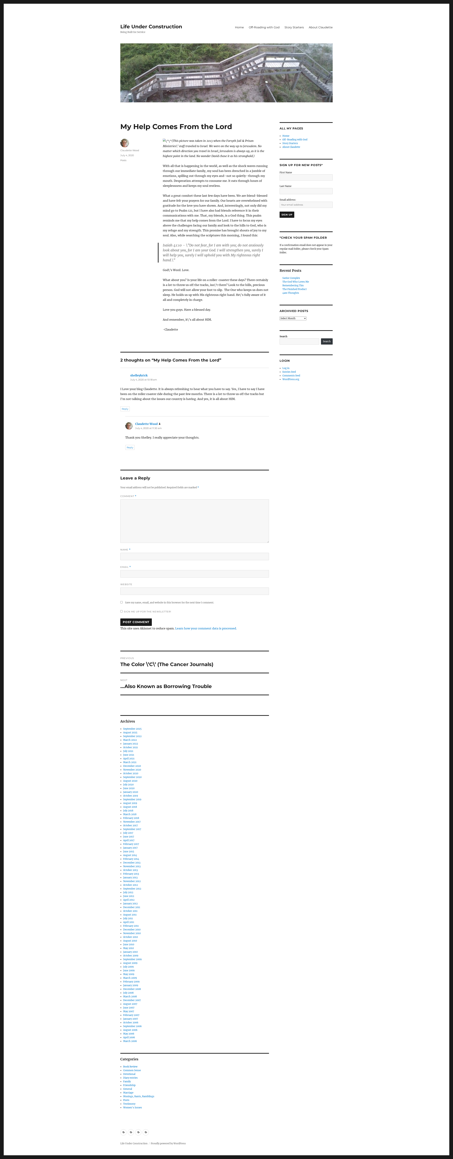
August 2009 (130, 963)
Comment (128, 496)
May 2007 (128, 1011)
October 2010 (130, 937)
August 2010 (130, 940)
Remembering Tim (293, 285)
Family (127, 1081)
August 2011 (130, 914)
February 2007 (131, 1015)
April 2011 (128, 922)
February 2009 (131, 981)
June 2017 (128, 836)
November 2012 (132, 881)
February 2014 (131, 858)
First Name (286, 172)
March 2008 (130, 996)
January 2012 (130, 903)
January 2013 (130, 877)
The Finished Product (294, 289)
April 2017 (128, 840)
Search (283, 336)
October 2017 (130, 825)
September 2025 (132, 728)
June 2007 (128, 1007)
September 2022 (132, 736)
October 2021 (130, 747)
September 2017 (132, 829)
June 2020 (128, 788)
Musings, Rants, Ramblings (138, 1096)
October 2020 (130, 773)
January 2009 (130, 985)
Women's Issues (132, 1107)
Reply (125, 408)
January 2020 (130, 792)
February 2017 (131, 844)
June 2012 (128, 896)
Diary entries (130, 1077)
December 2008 (132, 989)
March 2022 (130, 740)
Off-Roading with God (264, 27)
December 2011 (131, 907)
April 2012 (128, 899)
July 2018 (128, 810)
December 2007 (132, 1000)
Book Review (130, 1066)
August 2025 (130, 732)
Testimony (129, 1103)
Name (125, 549)
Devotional (129, 1074)
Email (125, 567)
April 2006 (129, 1037)
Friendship (129, 1085)
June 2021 (128, 754)
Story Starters (294, 27)
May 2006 (128, 1033)
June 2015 (128, 851)
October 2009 (130, 955)
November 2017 (132, 821)
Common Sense (132, 1070)
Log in (285, 368)
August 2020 (130, 780)
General (127, 1088)
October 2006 (130, 1022)
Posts (123, 160)
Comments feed (291, 375)
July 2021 (128, 751)
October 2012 (130, 885)
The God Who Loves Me (295, 281)
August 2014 (130, 855)
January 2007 (130, 1018)
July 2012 (128, 892)
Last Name (285, 186)
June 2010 (128, 944)
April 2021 (128, 758)
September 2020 (132, 777)
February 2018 (131, 818)
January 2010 (130, 951)
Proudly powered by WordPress (168, 1143)
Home (239, 27)
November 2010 (132, 933)
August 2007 (130, 1003)
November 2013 (132, 866)
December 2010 (132, 929)
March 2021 (129, 762)
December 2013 (131, 862)
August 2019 (130, 803)
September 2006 (132, 1026)
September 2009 (132, 959)
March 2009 (130, 977)
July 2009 (128, 966)
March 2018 (129, 814)
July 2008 (128, 992)
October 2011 (130, 911)
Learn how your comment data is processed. (206, 628)
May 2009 (128, 974)
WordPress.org (290, 379)
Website (126, 584)
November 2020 (132, 769)
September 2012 (132, 888)
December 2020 (132, 766)
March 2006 (130, 1041)
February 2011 (131, 925)
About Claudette (321, 27)
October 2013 (130, 870)
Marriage (128, 1092)
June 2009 (129, 970)
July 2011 (128, 918)
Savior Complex (291, 278)
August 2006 (130, 1030)
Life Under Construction (151, 27)
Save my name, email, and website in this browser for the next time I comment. (169, 602)
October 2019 (130, 795)
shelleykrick (139, 375)
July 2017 (128, 832)
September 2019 (132, 799)
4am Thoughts (290, 292)
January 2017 (130, 847)
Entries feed (289, 371)
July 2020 (128, 784)
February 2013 (131, 873)
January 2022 (130, 743)
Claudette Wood (129, 150)
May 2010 (128, 948)
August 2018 (130, 806)
